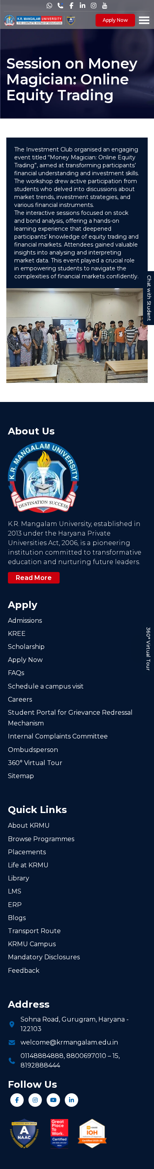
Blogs (17, 918)
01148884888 (42, 1056)
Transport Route (34, 931)
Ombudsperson (33, 750)
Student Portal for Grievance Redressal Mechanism (70, 718)
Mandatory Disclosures (44, 957)
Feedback (23, 970)
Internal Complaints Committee (58, 736)
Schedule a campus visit (46, 686)
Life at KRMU (28, 865)
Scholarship (26, 647)
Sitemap (21, 776)
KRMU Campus (32, 944)
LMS (14, 891)
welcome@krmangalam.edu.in (69, 1042)
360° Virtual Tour (148, 649)
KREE (17, 633)
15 (115, 1056)
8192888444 (40, 1065)
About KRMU (29, 825)
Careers (20, 699)
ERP (15, 905)
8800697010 (86, 1056)
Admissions (25, 620)
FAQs (16, 673)
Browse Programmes (41, 839)
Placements (27, 852)
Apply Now (115, 20)
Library (18, 878)
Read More (34, 578)
